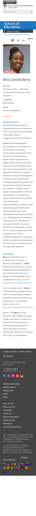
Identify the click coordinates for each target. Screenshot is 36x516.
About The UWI (8, 403)
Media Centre (7, 423)
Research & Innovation (11, 417)
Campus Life (7, 413)
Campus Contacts (25, 351)
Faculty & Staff (8, 390)
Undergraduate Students (11, 384)
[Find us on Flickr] (13, 377)
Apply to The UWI (9, 407)
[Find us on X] (8, 377)
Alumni (5, 394)
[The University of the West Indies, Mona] (18, 5)
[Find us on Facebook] (4, 377)
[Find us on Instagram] (21, 377)
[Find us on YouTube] (17, 377)
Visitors (5, 397)
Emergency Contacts (10, 351)
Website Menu (13, 31)
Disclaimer (24, 457)
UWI (5, 34)
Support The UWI (9, 420)
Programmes (7, 410)
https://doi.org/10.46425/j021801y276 (17, 307)
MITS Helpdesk (8, 356)
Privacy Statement (9, 460)
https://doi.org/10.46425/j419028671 (17, 283)
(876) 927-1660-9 (12, 369)
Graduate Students (9, 387)
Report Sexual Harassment (12, 427)
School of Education (22, 34)
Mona (10, 34)
